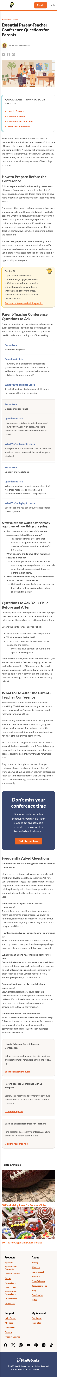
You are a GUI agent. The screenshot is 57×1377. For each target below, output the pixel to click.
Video (34, 1300)
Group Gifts (10, 1303)
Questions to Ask (16, 116)
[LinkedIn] (44, 1345)
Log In (52, 5)
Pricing (35, 1262)
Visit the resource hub (16, 1143)
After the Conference (18, 126)
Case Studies (37, 1295)
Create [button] (40, 5)
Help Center (10, 1318)
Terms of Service (33, 1369)
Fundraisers (10, 1283)
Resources (6, 19)
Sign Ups (9, 1262)
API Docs (9, 1323)
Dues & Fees (10, 1287)
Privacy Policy (17, 1369)
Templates (36, 1323)
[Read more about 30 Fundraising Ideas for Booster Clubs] (28, 1186)
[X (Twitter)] (13, 1345)
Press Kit (36, 1276)
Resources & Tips (39, 1286)
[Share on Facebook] (8, 54)
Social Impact (38, 1272)
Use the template (14, 1111)
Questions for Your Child (20, 121)
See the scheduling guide (17, 1071)
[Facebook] (5, 1345)
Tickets (8, 1278)
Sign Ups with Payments (11, 1267)
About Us (36, 1267)
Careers (8, 1332)
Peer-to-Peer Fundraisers (11, 1292)
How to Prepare (15, 111)
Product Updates (12, 1337)
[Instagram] (21, 1345)
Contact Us (10, 1327)
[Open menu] (5, 5)
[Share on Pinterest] (13, 54)
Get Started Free (28, 841)
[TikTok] (51, 1345)
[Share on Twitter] (3, 54)
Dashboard (37, 1318)
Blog (34, 1290)
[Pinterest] (36, 1345)
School (15, 19)
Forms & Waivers (12, 1273)
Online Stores (11, 1298)
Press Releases (38, 1281)
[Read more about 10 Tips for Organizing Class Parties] (28, 1223)
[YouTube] (28, 1345)
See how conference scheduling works (24, 303)
